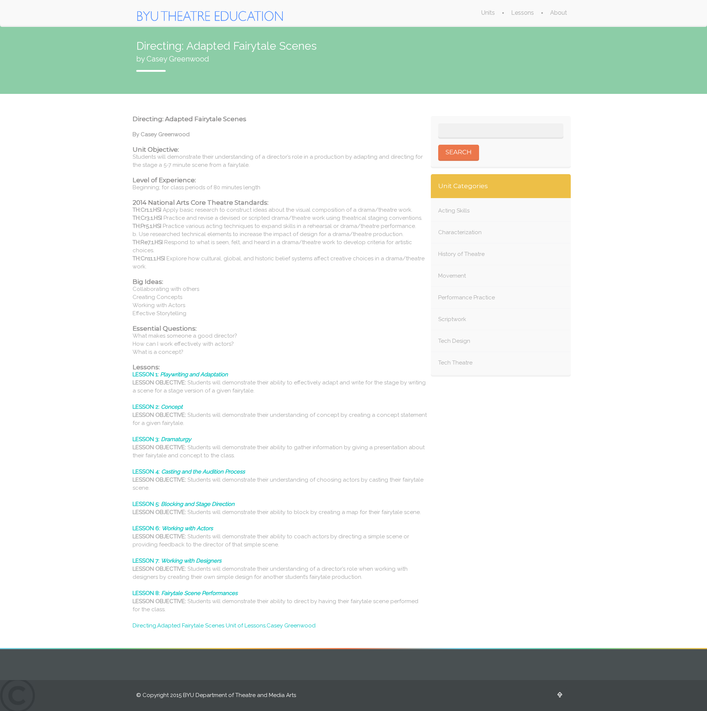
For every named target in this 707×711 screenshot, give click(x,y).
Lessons (522, 12)
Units (488, 12)
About (558, 12)
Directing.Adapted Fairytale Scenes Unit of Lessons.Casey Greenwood (224, 625)
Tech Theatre (455, 362)
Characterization (460, 232)
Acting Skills (453, 210)
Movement (452, 275)
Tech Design (454, 341)
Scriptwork (452, 319)
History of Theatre (461, 254)
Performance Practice (466, 297)
